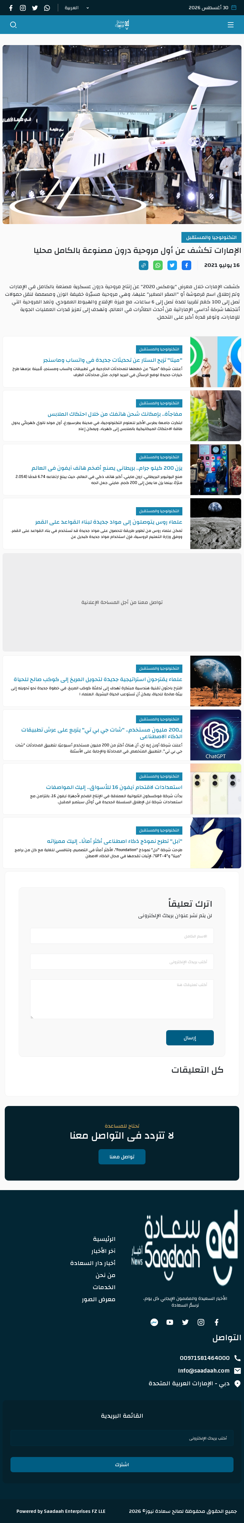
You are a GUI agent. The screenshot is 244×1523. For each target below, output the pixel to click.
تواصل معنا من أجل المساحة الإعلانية (122, 602)
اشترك (122, 1464)
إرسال (190, 1038)
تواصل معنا (122, 1157)
